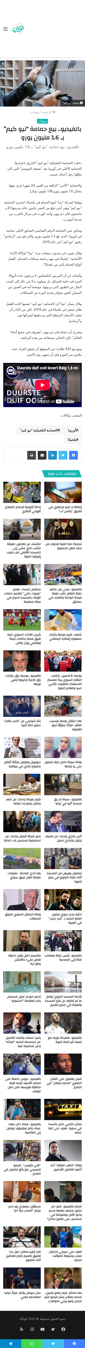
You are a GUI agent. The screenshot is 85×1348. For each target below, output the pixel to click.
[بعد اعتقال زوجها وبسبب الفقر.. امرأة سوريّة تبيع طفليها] (63, 706)
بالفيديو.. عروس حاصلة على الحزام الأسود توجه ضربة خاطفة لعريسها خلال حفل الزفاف (23, 1085)
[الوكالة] (18, 28)
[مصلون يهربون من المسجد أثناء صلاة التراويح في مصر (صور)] (63, 858)
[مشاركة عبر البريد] (42, 455)
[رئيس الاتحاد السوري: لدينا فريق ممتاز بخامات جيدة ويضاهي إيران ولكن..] (22, 619)
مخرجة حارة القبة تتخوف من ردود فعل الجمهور (64, 546)
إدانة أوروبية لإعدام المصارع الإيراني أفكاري (23, 509)
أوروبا (72, 430)
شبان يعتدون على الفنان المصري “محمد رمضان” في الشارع (64, 1083)
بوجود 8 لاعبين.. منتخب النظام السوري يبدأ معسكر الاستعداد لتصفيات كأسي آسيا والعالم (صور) (64, 682)
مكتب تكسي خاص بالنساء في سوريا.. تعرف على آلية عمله (65, 1128)
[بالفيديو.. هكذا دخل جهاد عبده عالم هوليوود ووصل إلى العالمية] (22, 1109)
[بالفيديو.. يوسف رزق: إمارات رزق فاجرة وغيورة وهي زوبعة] (22, 661)
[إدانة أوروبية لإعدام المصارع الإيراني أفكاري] (22, 492)
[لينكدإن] (52, 455)
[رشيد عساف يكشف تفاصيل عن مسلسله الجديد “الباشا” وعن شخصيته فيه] (22, 1023)
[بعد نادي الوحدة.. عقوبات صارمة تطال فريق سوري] (22, 858)
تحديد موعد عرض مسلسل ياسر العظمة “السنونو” (24, 999)
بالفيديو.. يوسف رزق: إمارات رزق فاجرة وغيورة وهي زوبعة (23, 680)
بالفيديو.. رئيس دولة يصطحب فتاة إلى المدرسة (63, 958)
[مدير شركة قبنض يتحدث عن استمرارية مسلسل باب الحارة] (22, 821)
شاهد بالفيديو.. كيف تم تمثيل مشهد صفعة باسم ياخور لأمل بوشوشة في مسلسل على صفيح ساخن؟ (64, 1213)
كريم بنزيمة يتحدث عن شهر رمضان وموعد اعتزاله (23, 801)
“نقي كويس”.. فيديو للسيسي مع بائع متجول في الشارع (22, 1169)
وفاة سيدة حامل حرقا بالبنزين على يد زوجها (63, 764)
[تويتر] (63, 455)
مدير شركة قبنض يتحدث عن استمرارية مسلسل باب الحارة (22, 838)
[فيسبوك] (73, 455)
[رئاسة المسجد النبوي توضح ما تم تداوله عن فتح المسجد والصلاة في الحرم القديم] (63, 982)
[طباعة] (31, 455)
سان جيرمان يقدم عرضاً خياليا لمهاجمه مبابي (22, 1295)
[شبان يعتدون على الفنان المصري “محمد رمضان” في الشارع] (63, 1064)
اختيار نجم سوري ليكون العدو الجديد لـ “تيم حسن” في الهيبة (65, 919)
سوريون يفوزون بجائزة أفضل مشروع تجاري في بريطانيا (22, 764)
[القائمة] (5, 30)
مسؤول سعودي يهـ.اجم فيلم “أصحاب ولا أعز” (24, 1208)
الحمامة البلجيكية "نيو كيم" (39, 430)
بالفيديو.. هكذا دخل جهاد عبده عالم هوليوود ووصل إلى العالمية (24, 1128)
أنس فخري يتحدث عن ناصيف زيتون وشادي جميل (63, 838)
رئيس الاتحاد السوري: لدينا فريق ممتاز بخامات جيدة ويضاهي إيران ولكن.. (24, 639)
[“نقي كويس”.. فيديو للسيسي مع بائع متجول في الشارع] (22, 1150)
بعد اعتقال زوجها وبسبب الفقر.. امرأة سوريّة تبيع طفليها (65, 725)
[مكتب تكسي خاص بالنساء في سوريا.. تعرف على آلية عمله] (63, 1109)
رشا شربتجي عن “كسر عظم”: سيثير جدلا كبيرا (22, 723)
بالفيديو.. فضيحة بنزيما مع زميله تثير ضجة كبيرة (65, 1040)
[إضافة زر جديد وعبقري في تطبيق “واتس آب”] (63, 492)
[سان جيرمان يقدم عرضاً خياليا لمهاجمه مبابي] (22, 1278)
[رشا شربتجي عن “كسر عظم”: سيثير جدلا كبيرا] (22, 706)
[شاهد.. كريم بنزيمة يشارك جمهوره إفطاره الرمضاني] (63, 619)
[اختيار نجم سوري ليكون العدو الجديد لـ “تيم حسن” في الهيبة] (63, 899)
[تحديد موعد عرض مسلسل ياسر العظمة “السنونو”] (22, 982)
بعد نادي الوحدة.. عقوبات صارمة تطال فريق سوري (24, 875)
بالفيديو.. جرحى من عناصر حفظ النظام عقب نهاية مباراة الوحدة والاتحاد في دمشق (65, 595)
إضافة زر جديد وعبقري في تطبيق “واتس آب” (65, 509)
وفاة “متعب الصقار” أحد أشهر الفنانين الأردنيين (66, 1167)
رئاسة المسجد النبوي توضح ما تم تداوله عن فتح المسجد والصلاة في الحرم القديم (63, 1001)
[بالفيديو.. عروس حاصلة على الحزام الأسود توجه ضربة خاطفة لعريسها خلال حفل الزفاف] (22, 1064)
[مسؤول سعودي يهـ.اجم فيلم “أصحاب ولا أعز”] (22, 1191)
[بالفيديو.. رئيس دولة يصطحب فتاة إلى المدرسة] (63, 940)
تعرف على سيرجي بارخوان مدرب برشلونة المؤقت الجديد (65, 1256)
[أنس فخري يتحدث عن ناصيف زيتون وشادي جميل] (63, 821)
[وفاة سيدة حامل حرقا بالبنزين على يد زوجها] (63, 747)
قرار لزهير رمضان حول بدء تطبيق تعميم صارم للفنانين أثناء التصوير (23, 1256)
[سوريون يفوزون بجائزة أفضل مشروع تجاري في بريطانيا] (22, 747)
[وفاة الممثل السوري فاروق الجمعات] (22, 899)
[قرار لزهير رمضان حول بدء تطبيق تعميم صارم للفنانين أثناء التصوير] (22, 1237)
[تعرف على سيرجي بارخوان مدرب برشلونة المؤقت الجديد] (63, 1237)
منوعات (34, 112)
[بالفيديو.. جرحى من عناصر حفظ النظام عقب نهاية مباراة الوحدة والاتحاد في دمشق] (63, 574)
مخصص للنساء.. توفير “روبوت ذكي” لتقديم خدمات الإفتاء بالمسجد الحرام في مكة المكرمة (22, 595)
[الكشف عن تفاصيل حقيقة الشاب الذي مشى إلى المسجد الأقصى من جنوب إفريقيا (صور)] (22, 529)
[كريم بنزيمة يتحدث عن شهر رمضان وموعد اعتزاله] (22, 784)
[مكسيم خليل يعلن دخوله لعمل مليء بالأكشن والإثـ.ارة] (22, 940)
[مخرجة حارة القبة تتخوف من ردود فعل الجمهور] (63, 529)
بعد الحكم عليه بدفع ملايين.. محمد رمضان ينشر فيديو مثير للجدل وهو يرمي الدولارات (63, 1297)
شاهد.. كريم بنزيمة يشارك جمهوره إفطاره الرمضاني (65, 637)
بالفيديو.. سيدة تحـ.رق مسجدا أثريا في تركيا (68, 801)
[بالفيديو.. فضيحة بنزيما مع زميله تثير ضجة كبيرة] (63, 1023)
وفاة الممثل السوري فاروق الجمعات (23, 916)
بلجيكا (72, 439)
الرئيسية (47, 112)
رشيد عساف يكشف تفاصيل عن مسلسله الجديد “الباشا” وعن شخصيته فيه (23, 1042)
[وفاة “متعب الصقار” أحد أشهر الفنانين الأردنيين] (63, 1150)
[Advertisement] (53, 29)
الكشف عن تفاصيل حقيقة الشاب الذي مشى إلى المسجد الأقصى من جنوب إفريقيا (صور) (24, 550)
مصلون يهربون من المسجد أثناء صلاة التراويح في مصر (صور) (64, 877)
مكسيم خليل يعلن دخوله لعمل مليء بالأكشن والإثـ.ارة (24, 960)
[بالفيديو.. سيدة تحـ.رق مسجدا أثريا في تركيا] (63, 784)
